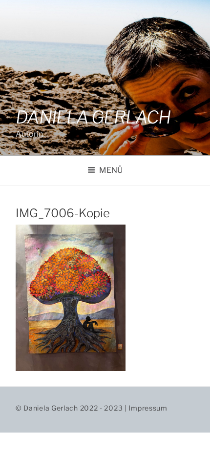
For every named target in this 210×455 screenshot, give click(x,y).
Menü (111, 170)
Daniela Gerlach (93, 117)
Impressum (147, 408)
